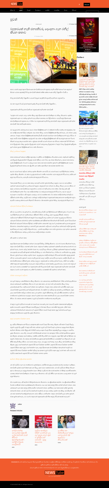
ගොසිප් (47, 10)
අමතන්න (58, 476)
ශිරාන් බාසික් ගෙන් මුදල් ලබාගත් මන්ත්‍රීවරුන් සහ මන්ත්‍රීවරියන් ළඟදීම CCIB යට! (87, 264)
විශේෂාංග (38, 10)
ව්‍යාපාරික (56, 10)
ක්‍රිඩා (11, 15)
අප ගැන (51, 476)
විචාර (65, 10)
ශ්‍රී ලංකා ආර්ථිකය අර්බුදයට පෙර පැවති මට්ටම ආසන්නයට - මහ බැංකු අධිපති (87, 212)
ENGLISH (20, 15)
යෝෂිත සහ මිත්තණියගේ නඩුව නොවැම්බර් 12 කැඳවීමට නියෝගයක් (66, 435)
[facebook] (79, 4)
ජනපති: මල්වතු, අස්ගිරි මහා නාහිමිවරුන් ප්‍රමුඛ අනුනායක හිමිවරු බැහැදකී (87, 222)
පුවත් (20, 10)
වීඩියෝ (74, 10)
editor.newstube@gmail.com (48, 468)
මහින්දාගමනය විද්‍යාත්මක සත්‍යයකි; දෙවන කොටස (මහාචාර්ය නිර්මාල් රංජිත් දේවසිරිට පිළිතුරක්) (87, 167)
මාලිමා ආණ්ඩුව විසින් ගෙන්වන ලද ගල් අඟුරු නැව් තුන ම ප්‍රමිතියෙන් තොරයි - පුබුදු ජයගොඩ (43, 436)
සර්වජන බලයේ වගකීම (86, 125)
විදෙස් (28, 10)
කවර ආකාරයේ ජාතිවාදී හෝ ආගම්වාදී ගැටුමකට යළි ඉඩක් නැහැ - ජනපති (87, 273)
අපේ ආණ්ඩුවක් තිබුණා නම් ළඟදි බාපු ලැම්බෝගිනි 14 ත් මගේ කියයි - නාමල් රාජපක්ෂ (88, 254)
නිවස (11, 10)
